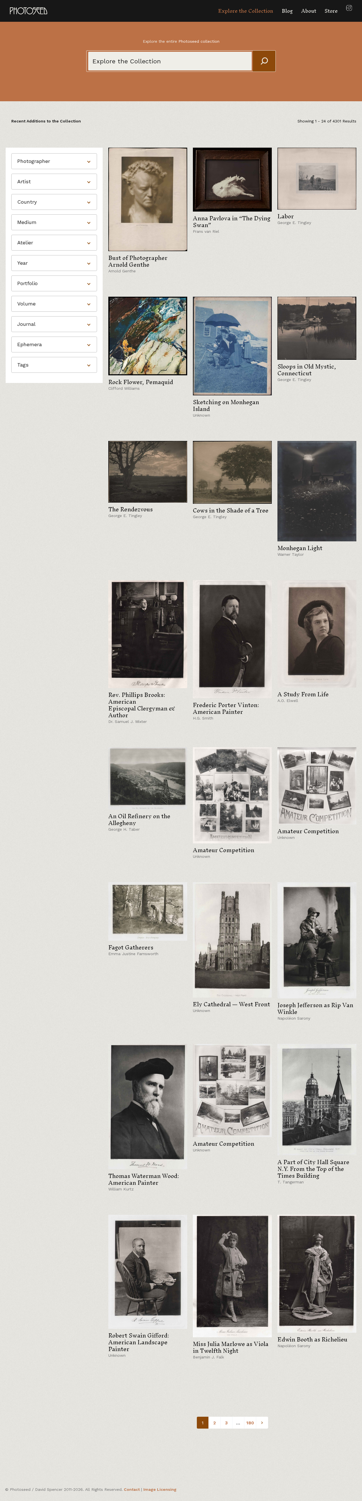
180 (250, 1422)
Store (331, 11)
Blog (287, 11)
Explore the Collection (245, 11)
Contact (132, 1489)
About (308, 11)
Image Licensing (159, 1489)
